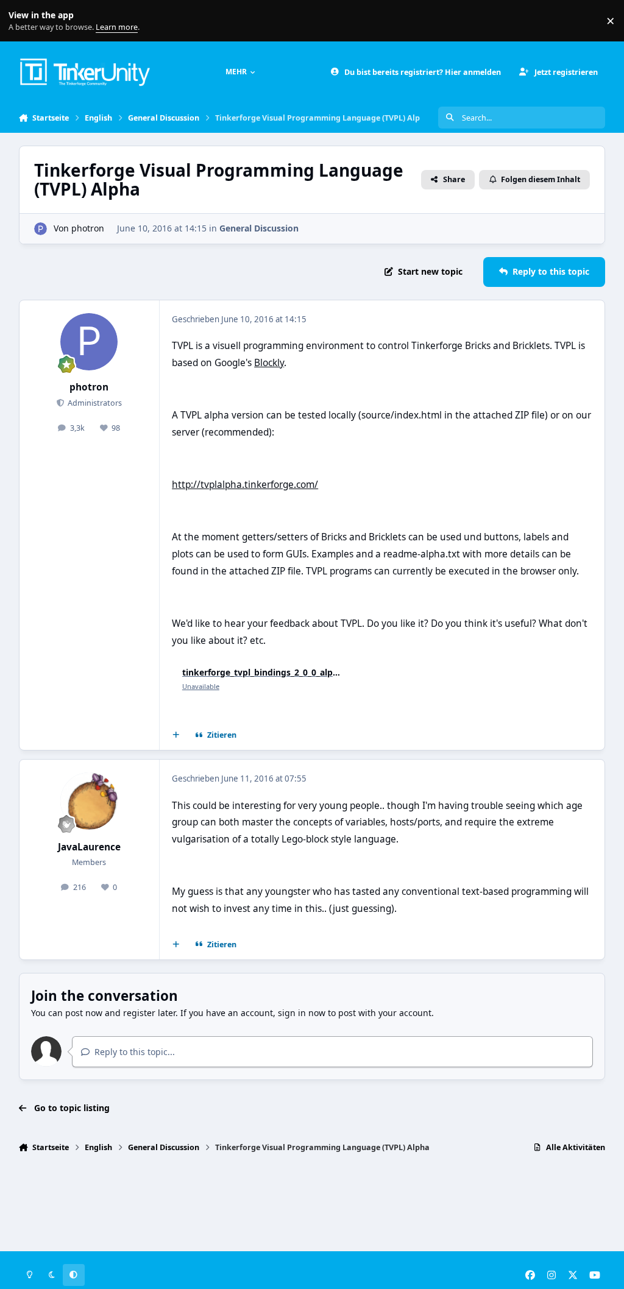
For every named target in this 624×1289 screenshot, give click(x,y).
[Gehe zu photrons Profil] (40, 228)
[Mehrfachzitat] (175, 735)
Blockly (269, 362)
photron (87, 228)
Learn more (23, 21)
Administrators (94, 403)
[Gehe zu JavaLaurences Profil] (89, 801)
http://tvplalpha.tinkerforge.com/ (245, 484)
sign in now (301, 1013)
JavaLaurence (89, 847)
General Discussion (259, 228)
